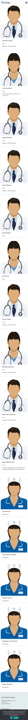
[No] (26, 714)
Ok (11, 717)
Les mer (16, 717)
